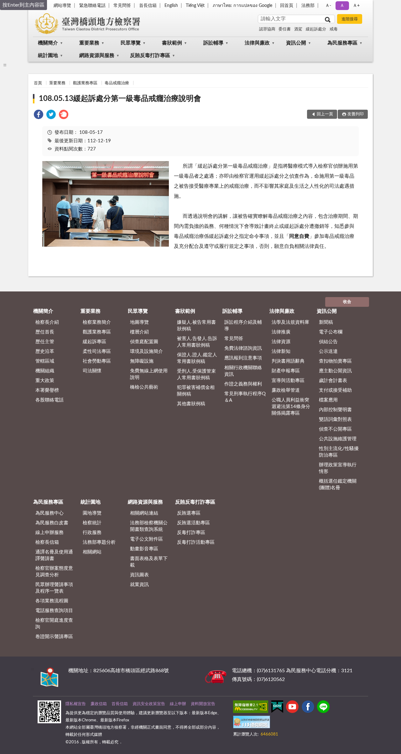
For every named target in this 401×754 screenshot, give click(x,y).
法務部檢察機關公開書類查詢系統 (149, 526)
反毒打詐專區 (191, 532)
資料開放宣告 (203, 704)
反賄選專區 (188, 513)
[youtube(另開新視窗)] (292, 707)
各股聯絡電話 (49, 400)
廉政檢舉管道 (286, 390)
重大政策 (44, 380)
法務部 (308, 5)
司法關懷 (92, 371)
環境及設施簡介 (146, 351)
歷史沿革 (44, 351)
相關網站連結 (144, 513)
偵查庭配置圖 (144, 341)
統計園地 (48, 55)
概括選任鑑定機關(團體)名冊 (338, 484)
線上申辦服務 (49, 532)
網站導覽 (62, 5)
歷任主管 (44, 341)
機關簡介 (48, 42)
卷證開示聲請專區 (54, 636)
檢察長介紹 (47, 322)
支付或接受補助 (335, 390)
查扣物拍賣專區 (335, 361)
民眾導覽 (131, 42)
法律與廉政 (257, 42)
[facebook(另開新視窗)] (308, 707)
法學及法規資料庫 (290, 322)
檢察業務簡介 (97, 322)
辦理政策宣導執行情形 (338, 468)
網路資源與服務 (96, 55)
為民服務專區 (342, 42)
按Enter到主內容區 (23, 5)
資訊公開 (296, 42)
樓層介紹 (139, 332)
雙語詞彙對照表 (335, 419)
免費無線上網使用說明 (149, 374)
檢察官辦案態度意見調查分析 (54, 571)
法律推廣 (281, 332)
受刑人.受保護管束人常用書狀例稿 (196, 374)
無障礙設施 (142, 361)
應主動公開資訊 (335, 371)
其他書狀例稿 (191, 403)
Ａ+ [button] (356, 5)
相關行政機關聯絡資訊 (243, 371)
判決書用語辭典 (288, 361)
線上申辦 (178, 704)
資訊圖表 (139, 575)
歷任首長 (44, 332)
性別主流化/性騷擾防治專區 (339, 452)
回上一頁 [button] (325, 114)
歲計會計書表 (333, 380)
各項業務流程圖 (51, 601)
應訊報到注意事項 (243, 358)
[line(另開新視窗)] (323, 707)
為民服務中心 (49, 513)
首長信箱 (148, 5)
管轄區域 (44, 361)
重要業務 (89, 42)
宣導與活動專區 (288, 380)
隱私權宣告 (75, 704)
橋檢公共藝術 (144, 387)
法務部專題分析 (99, 542)
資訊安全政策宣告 (149, 704)
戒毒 (334, 29)
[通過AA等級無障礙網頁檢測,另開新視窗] (250, 707)
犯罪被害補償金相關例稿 (196, 390)
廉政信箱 (99, 704)
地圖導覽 (139, 322)
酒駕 (298, 29)
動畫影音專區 (144, 549)
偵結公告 (328, 341)
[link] (38, 115)
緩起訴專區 (94, 341)
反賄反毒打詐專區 (150, 55)
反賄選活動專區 (193, 523)
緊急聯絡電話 (92, 5)
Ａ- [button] (328, 5)
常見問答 (122, 5)
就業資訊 (139, 584)
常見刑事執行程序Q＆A (245, 397)
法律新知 (281, 351)
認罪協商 (267, 29)
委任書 (285, 29)
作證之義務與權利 (243, 384)
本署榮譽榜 (47, 390)
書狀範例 (172, 42)
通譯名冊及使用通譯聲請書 (54, 555)
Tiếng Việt (195, 5)
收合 (347, 302)
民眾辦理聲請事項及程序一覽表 (54, 588)
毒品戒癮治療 (117, 83)
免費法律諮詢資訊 (243, 348)
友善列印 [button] (355, 114)
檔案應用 (328, 400)
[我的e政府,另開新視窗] (277, 707)
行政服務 (92, 532)
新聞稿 (326, 322)
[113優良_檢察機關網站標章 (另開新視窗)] (251, 723)
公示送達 (328, 351)
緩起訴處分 (316, 29)
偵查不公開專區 (335, 429)
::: (4, 65)
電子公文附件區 (146, 539)
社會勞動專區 (97, 361)
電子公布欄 (330, 332)
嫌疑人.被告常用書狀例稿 (196, 325)
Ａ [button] (342, 5)
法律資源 (281, 341)
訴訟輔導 (213, 42)
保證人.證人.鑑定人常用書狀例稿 (197, 358)
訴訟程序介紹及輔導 (243, 325)
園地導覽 (92, 513)
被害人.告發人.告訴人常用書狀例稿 (197, 342)
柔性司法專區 (97, 351)
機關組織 (44, 371)
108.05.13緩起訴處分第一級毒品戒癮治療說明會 (120, 98)
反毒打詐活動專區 (196, 542)
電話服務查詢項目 (54, 610)
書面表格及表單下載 (149, 562)
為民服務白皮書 (51, 523)
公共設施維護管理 (338, 439)
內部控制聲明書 (335, 409)
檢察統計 (92, 523)
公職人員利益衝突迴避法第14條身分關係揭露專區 (291, 407)
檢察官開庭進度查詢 (54, 623)
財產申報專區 (286, 371)
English (171, 5)
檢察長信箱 (47, 542)
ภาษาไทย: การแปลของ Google (242, 5)
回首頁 (286, 5)
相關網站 (92, 552)
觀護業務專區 (85, 83)
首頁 (38, 83)
